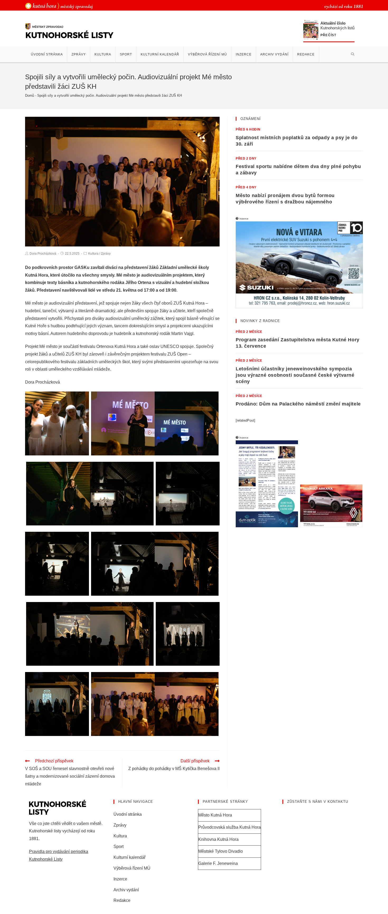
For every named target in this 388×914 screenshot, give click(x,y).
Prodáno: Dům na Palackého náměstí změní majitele (298, 404)
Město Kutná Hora (215, 815)
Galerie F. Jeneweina (218, 863)
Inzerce (120, 879)
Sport (118, 846)
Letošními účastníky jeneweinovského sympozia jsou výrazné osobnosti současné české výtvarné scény (295, 375)
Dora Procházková (43, 253)
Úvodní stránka (127, 814)
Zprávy (106, 253)
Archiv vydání (126, 890)
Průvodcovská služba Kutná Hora (229, 827)
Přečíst (328, 35)
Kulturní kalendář (129, 857)
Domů (29, 95)
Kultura (93, 253)
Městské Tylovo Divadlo (220, 851)
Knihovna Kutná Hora (218, 839)
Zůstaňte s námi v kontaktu (317, 802)
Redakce (121, 900)
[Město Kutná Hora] (59, 5)
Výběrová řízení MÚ (131, 868)
